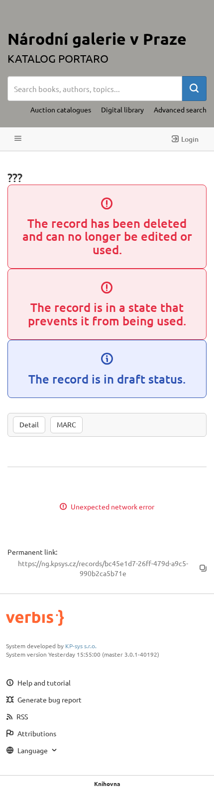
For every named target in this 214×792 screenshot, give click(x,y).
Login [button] (190, 139)
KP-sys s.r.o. (81, 646)
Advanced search (180, 109)
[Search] (194, 88)
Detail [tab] (29, 424)
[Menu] (17, 139)
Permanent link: (32, 551)
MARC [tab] (66, 424)
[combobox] (94, 88)
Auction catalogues (60, 109)
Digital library (122, 109)
